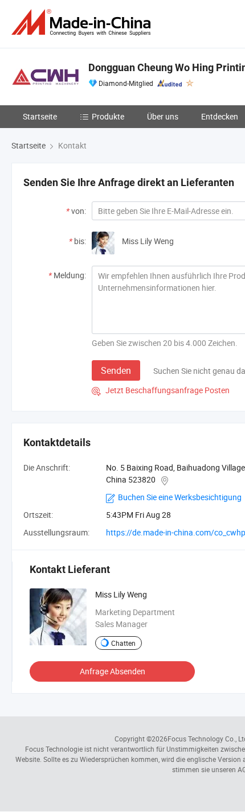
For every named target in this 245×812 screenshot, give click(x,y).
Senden (116, 370)
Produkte (108, 116)
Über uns (162, 116)
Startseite (40, 116)
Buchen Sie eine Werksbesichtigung (180, 497)
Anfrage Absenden (112, 671)
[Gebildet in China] (83, 22)
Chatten (123, 643)
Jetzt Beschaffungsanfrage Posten (161, 390)
